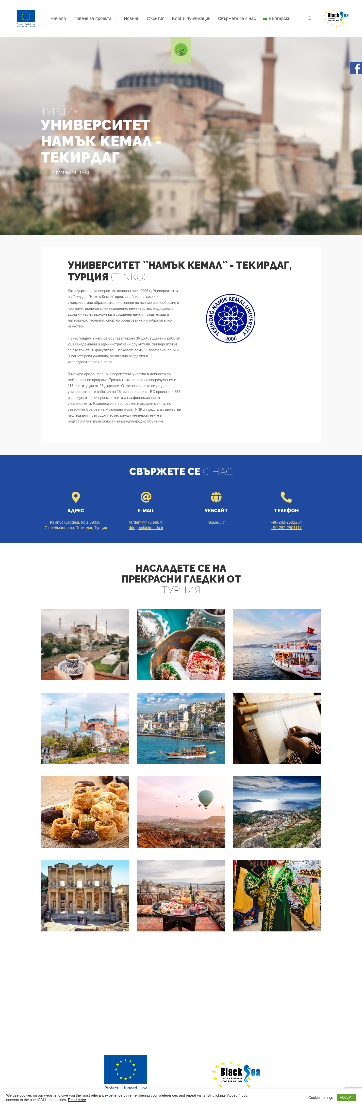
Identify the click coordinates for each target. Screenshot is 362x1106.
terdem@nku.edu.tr (146, 522)
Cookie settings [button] (320, 1098)
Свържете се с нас (237, 18)
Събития (156, 18)
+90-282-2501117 (286, 528)
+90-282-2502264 (286, 522)
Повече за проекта (92, 18)
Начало (58, 18)
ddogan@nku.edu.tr (146, 528)
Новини (131, 18)
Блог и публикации (191, 18)
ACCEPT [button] (346, 1097)
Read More (77, 1100)
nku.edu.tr (216, 522)
